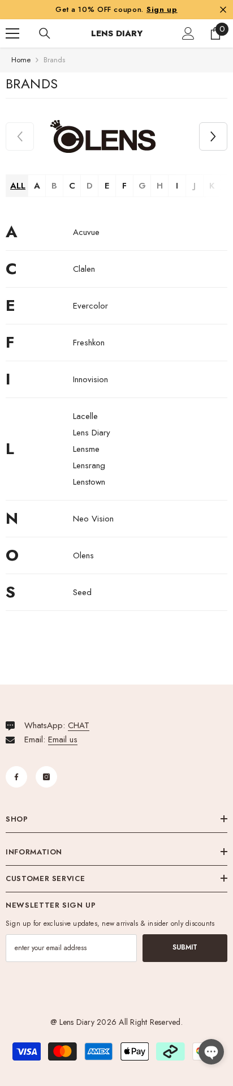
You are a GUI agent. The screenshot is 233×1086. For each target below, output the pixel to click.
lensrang (89, 465)
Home (21, 59)
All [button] (17, 185)
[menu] (12, 33)
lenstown (89, 482)
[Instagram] (46, 777)
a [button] (37, 185)
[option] (103, 136)
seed (82, 592)
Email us (62, 739)
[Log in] (188, 33)
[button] (213, 136)
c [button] (72, 185)
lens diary (91, 432)
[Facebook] (16, 777)
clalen (84, 269)
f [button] (124, 185)
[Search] (44, 33)
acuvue (86, 232)
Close (223, 9)
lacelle (85, 416)
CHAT (78, 725)
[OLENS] (103, 136)
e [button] (107, 185)
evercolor (90, 306)
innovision (90, 379)
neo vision (93, 518)
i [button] (177, 185)
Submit (184, 947)
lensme (86, 449)
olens (83, 555)
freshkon (89, 342)
